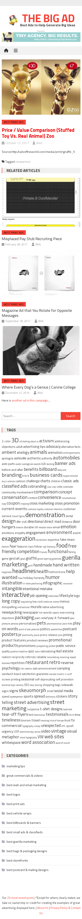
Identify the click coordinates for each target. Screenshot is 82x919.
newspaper (30, 612)
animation (55, 452)
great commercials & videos (25, 775)
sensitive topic (9, 685)
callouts (11, 481)
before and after (12, 469)
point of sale (25, 629)
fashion (5, 546)
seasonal (27, 679)
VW (41, 737)
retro (54, 662)
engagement (36, 532)
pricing (67, 634)
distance (67, 522)
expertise (53, 540)
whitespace (11, 742)
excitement (41, 540)
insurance (67, 583)
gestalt (14, 558)
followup (51, 546)
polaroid (35, 629)
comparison (22, 161)
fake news (67, 539)
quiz (31, 651)
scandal (52, 674)
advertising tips (34, 446)
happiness (7, 572)
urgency (7, 731)
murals (36, 607)
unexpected (51, 725)
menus (65, 601)
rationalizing (47, 651)
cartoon (21, 481)
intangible (12, 588)
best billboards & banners (24, 822)
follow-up (40, 546)
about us (34, 441)
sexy (32, 685)
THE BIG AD (47, 18)
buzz (4, 481)
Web (39, 143)
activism (46, 441)
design (9, 521)
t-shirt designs (51, 709)
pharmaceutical (54, 623)
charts (45, 481)
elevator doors (45, 527)
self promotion (64, 679)
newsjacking (12, 612)
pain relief (41, 618)
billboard (48, 469)
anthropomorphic (71, 453)
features (22, 546)
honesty (39, 577)
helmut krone (57, 572)
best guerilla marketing (21, 841)
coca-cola (51, 487)
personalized (28, 623)
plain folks (67, 623)
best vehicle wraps (19, 813)
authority (47, 458)
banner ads (65, 463)
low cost (37, 602)
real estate (64, 651)
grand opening (45, 558)
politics (45, 629)
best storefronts (17, 860)
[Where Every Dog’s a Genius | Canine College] (41, 350)
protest (52, 646)
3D (15, 440)
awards (37, 464)
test (31, 715)
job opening (39, 595)
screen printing (11, 679)
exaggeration (18, 538)
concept (65, 492)
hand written (66, 564)
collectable (68, 487)
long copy (11, 601)
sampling (63, 668)
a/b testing (24, 441)
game (5, 559)
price (60, 635)
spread (39, 696)
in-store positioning (32, 583)
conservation (15, 497)
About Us (43, 908)
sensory (19, 685)
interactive (16, 594)
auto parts (8, 463)
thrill (71, 715)
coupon (13, 503)
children (56, 481)
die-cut (21, 521)
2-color (6, 441)
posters (10, 634)
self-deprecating (45, 679)
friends (43, 552)
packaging (24, 617)
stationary (50, 696)
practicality (27, 635)
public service (65, 645)
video (46, 731)
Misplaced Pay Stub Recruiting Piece (32, 239)
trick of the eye (57, 720)
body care (61, 470)
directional (36, 521)
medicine (47, 601)
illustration (12, 582)
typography (27, 726)
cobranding (37, 486)
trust (67, 720)
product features (14, 640)
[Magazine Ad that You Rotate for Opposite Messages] (41, 274)
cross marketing (42, 503)
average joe (27, 464)
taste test (67, 709)
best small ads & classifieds (25, 832)
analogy (23, 452)
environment (59, 532)
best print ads (14, 122)
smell (50, 691)
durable (29, 527)
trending (44, 720)
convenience (49, 497)
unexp (37, 726)
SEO (26, 685)
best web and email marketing (26, 785)
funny (72, 552)
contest (32, 498)
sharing (38, 685)
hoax (20, 578)
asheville (20, 458)
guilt (30, 565)
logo (77, 595)
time (77, 714)
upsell (69, 726)
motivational (23, 607)
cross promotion (67, 503)
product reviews (37, 640)
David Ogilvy (18, 516)
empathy (20, 533)
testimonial (39, 715)
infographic (52, 583)
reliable (41, 657)
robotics (28, 668)
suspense (33, 709)
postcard (70, 629)
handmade (42, 565)
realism (6, 657)
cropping (24, 503)
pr (19, 634)
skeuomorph (32, 690)
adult (19, 446)
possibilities (56, 629)
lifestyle (66, 595)
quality (6, 651)
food (62, 545)
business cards (46, 475)
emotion (68, 526)
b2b (43, 464)
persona (14, 623)
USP (16, 732)
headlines (24, 570)
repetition (17, 662)
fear (13, 546)
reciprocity (18, 657)
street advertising (31, 702)
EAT (36, 527)
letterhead (53, 596)
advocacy (53, 446)
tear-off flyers (15, 714)
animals (38, 452)
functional (58, 551)
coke (59, 487)
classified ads (14, 486)
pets (41, 622)
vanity (37, 731)
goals (23, 558)
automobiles (66, 457)
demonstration (45, 514)
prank (36, 635)
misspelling (9, 607)
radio (37, 651)
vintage (58, 730)
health (43, 571)
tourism (26, 720)
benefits (31, 469)
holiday (28, 577)
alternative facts (70, 447)
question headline (19, 651)
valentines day (27, 731)
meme (56, 601)
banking (50, 464)
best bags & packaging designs (27, 851)
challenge (33, 481)
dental (69, 516)
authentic (34, 458)
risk (22, 668)
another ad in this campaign (30, 400)
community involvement (17, 492)
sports (28, 696)
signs (13, 690)
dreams (19, 527)
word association (38, 742)
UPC (63, 726)
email (56, 527)
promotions (27, 645)
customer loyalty (36, 509)
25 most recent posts (20, 898)
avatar (19, 464)
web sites (54, 736)
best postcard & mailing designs (28, 869)
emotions (8, 532)
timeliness (11, 719)
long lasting (26, 601)
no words (45, 612)
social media (63, 691)
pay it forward (58, 617)
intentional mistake (37, 589)
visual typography (28, 737)
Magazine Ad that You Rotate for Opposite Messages (37, 312)
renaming (64, 657)
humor (52, 577)
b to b (25, 476)
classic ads (70, 481)
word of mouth (63, 743)
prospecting (42, 646)
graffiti (31, 558)
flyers (31, 546)
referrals (30, 657)
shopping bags (52, 685)
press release (48, 635)
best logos (13, 794)
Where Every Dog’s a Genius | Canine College (39, 387)
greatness (56, 558)
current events (14, 508)
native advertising (53, 607)
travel (35, 720)
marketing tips (16, 766)
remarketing (53, 657)
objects (55, 612)
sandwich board (11, 674)
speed (5, 696)
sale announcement (44, 668)
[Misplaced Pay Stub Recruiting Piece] (41, 202)
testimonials (57, 714)
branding (12, 475)
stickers (61, 696)
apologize (7, 458)
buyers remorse (70, 476)
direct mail (52, 521)
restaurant (37, 662)
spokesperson (16, 696)
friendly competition (20, 551)
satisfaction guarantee (35, 674)
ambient (9, 452)
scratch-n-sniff (64, 674)
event (76, 532)
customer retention (53, 509)
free (72, 545)
